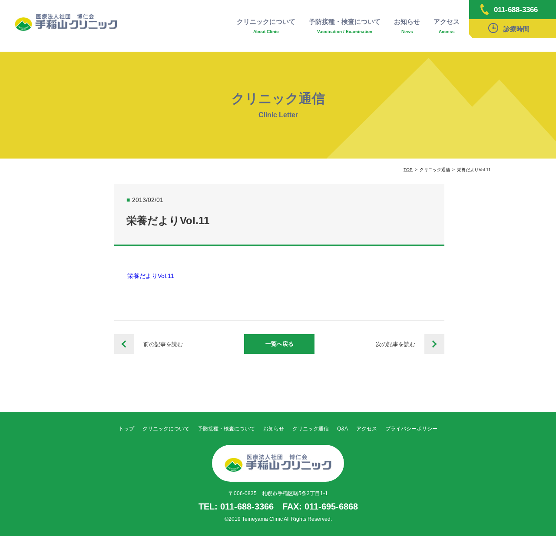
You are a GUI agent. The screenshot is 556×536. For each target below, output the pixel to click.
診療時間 (516, 29)
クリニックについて (266, 26)
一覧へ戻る (279, 344)
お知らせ (407, 26)
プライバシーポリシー (411, 429)
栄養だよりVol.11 (150, 275)
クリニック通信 (310, 429)
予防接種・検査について (345, 26)
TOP (408, 169)
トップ (126, 429)
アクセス (447, 26)
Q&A (342, 429)
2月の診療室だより (124, 344)
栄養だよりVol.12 (434, 344)
